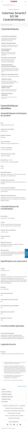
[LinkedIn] (14, 424)
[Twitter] (17, 424)
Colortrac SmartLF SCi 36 (6, 24)
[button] (26, 253)
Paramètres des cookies (14, 418)
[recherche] (2, 2)
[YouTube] (20, 424)
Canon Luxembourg (13, 421)
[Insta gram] (10, 424)
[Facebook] (7, 424)
